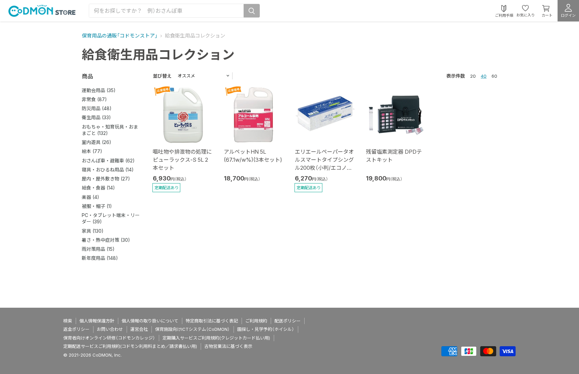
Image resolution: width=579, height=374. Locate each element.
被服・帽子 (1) (97, 206)
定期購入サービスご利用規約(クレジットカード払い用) (216, 338)
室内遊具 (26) (96, 142)
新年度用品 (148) (100, 258)
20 (473, 76)
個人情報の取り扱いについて (150, 320)
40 (484, 76)
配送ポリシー (287, 320)
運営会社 (139, 329)
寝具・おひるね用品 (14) (108, 169)
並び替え (162, 76)
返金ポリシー (76, 329)
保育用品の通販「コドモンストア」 (119, 35)
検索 (67, 320)
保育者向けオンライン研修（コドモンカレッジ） (109, 338)
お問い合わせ (110, 329)
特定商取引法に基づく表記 (212, 320)
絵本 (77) (92, 151)
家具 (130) (93, 231)
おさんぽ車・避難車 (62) (108, 160)
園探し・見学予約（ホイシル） (265, 329)
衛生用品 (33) (96, 117)
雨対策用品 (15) (98, 249)
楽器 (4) (90, 197)
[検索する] (252, 10)
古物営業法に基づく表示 (228, 346)
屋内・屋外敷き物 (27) (106, 178)
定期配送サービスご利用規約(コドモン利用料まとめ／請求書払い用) (130, 346)
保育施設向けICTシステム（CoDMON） (192, 329)
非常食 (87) (94, 99)
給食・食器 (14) (98, 188)
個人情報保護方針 (96, 320)
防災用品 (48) (97, 108)
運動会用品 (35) (99, 90)
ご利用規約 (256, 320)
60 (494, 76)
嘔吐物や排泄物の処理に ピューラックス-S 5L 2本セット (182, 159)
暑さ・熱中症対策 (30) (106, 240)
